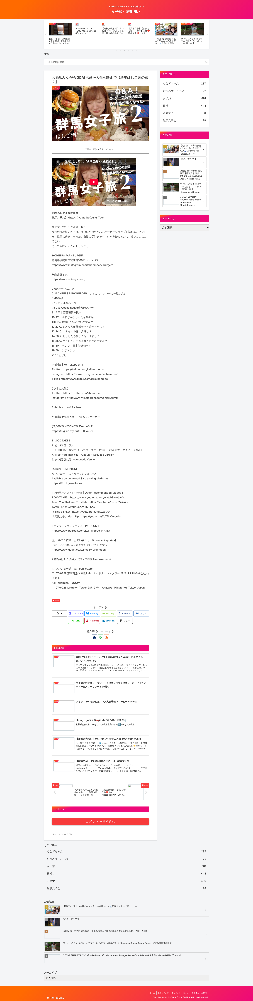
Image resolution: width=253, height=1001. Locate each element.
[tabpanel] (60, 34)
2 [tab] (120, 50)
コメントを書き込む (100, 821)
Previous (45, 34)
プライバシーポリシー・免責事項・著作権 (189, 993)
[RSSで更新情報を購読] (106, 637)
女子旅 (57, 601)
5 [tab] (132, 50)
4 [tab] (128, 50)
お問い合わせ (163, 993)
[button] (206, 62)
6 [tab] (136, 50)
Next (207, 34)
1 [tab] (116, 50)
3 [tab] (124, 50)
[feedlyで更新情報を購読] (100, 637)
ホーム (152, 993)
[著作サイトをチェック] (94, 637)
